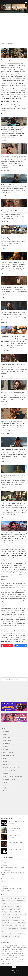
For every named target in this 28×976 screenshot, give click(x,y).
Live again (4, 862)
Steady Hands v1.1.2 (14, 835)
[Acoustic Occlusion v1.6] (4, 830)
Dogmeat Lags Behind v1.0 (16, 821)
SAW (21, 931)
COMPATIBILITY (21, 901)
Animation (6, 732)
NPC (4, 785)
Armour (5, 735)
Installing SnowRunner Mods (10, 957)
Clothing (5, 758)
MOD (23, 920)
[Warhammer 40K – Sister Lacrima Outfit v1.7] (4, 844)
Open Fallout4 (9, 925)
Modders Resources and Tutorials (12, 776)
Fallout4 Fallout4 (6, 914)
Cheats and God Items (9, 755)
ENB (15, 909)
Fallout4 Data (18, 912)
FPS (17, 914)
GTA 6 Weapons (5, 946)
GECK (21, 914)
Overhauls (6, 788)
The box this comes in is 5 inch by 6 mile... (13, 867)
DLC (11, 909)
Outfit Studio (18, 925)
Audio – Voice (7, 740)
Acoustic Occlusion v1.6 (15, 828)
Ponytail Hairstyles (13, 928)
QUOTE (4, 931)
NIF (15, 923)
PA (23, 925)
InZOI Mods (14, 946)
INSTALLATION (16, 917)
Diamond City (5, 909)
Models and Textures (9, 779)
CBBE (3, 901)
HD (25, 914)
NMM (19, 923)
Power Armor (23, 928)
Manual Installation (15, 920)
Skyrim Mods (16, 961)
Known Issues (5, 920)
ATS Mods (15, 951)
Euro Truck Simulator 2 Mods (9, 953)
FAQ (13, 914)
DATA (9, 903)
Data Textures (5, 906)
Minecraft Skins (22, 953)
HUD (3, 917)
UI (15, 933)
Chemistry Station (10, 901)
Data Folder (15, 903)
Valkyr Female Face (6, 936)
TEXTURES (10, 933)
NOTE (23, 923)
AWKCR (20, 898)
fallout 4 (11, 912)
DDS (12, 906)
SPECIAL (4, 933)
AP (2, 898)
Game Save (22, 951)
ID (6, 917)
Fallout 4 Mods (12, 970)
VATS (14, 936)
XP (18, 936)
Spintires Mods (15, 947)
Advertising (12, 972)
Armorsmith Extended (10, 898)
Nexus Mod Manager (7, 923)
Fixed (2, 883)
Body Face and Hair (8, 743)
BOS (24, 898)
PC (2, 928)
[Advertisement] (14, 27)
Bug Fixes (5, 746)
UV (25, 933)
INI (9, 917)
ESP (19, 909)
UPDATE (20, 933)
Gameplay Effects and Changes (12, 767)
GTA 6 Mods (23, 955)
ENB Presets (6, 764)
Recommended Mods (12, 931)
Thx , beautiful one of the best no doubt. (12, 879)
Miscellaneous (7, 773)
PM (6, 928)
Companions (6, 761)
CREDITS (4, 903)
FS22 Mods (21, 946)
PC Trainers (8, 961)
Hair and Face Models (9, 770)
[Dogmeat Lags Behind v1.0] (4, 823)
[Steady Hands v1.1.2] (4, 837)
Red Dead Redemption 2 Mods (10, 955)
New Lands (6, 782)
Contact (17, 972)
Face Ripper (5, 912)
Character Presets (8, 752)
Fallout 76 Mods (5, 947)
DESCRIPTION (18, 906)
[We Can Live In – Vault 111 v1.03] (4, 851)
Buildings (5, 749)
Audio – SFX (6, 737)
